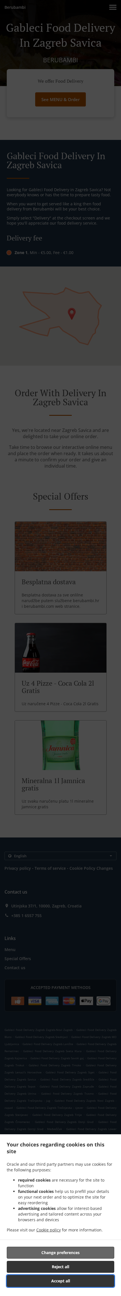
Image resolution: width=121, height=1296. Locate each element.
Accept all (60, 1281)
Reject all (60, 1266)
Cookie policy (48, 1230)
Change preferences (60, 1252)
